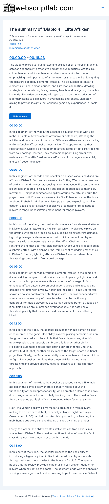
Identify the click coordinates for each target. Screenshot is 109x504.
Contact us (87, 496)
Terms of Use (58, 496)
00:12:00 (15, 323)
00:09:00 (15, 266)
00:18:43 (37, 58)
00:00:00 (17, 58)
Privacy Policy (73, 496)
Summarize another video (24, 47)
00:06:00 (15, 218)
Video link (15, 43)
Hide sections (20, 116)
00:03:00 (15, 169)
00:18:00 (15, 445)
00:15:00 (15, 376)
